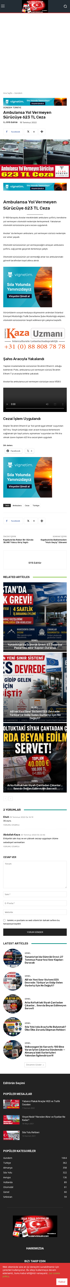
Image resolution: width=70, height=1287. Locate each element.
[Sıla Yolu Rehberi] (11, 1135)
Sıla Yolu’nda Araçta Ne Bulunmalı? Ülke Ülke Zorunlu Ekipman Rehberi (45, 1028)
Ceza (27, 505)
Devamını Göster (34, 1064)
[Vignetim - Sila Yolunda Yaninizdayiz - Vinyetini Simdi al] (35, 287)
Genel (34, 640)
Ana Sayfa (7, 93)
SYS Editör (12, 122)
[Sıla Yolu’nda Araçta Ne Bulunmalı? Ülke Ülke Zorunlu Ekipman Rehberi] (12, 1026)
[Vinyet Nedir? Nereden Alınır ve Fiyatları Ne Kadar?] (11, 1119)
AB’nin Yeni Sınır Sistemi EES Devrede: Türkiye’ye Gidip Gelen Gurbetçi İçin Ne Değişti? (35, 715)
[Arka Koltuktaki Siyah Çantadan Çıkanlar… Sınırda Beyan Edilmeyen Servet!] (35, 758)
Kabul (61, 1281)
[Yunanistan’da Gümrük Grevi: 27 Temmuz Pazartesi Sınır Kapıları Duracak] (35, 617)
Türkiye (17, 107)
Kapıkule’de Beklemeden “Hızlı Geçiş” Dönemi (54, 541)
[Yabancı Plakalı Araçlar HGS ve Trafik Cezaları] (11, 1104)
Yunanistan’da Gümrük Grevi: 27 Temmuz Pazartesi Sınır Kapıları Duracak (35, 646)
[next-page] (10, 799)
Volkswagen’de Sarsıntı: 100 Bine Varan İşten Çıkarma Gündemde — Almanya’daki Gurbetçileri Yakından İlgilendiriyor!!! (45, 1051)
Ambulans (17, 505)
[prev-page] (5, 799)
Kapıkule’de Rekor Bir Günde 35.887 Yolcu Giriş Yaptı (18, 541)
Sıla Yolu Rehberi (30, 1132)
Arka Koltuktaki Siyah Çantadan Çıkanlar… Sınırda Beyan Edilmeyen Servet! (35, 787)
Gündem (18, 93)
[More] (41, 132)
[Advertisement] (35, 51)
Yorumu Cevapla (11, 825)
